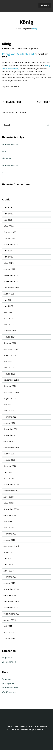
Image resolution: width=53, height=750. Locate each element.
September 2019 (11, 491)
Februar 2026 (10, 232)
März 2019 (9, 503)
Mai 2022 (8, 404)
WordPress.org (9, 692)
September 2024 (11, 287)
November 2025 (11, 244)
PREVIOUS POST (13, 102)
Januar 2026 (9, 238)
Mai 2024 (8, 312)
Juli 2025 (8, 251)
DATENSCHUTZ (39, 729)
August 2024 (10, 294)
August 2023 (10, 355)
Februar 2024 (10, 330)
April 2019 (9, 497)
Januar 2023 (9, 374)
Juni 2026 (8, 214)
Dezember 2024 (11, 275)
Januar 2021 (9, 460)
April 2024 (9, 318)
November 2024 (11, 281)
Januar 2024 (9, 337)
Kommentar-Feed (10, 688)
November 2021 (11, 435)
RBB (4, 151)
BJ (3, 172)
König (6, 44)
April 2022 (9, 411)
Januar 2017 (9, 583)
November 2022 (11, 380)
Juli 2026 (8, 207)
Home (18, 29)
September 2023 (11, 349)
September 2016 (11, 601)
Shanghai (6, 158)
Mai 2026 (8, 220)
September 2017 (11, 546)
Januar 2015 (9, 638)
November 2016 (11, 589)
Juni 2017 (8, 564)
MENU (46, 5)
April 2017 (9, 571)
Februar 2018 (10, 534)
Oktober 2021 (10, 441)
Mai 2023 (8, 361)
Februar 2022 (10, 417)
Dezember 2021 (11, 429)
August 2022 (10, 398)
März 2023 (9, 367)
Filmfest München (10, 144)
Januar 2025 (9, 269)
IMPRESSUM (26, 729)
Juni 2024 (8, 306)
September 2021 (11, 448)
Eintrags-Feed (8, 683)
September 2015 (11, 614)
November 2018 (11, 509)
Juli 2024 (8, 300)
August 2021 (10, 454)
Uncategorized (9, 662)
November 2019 (11, 484)
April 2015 (9, 632)
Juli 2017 (8, 558)
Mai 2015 (8, 626)
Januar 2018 (9, 540)
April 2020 (9, 478)
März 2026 (9, 226)
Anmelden (7, 679)
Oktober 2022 (10, 386)
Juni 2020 (8, 472)
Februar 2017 (10, 577)
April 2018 (9, 527)
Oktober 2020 (10, 466)
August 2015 (10, 620)
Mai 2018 (8, 521)
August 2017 (10, 552)
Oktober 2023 (10, 343)
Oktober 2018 (10, 515)
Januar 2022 (9, 423)
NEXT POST (42, 102)
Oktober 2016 (10, 595)
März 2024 (9, 324)
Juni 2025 (8, 257)
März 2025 (9, 263)
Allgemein (27, 29)
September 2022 (11, 392)
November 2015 (11, 607)
